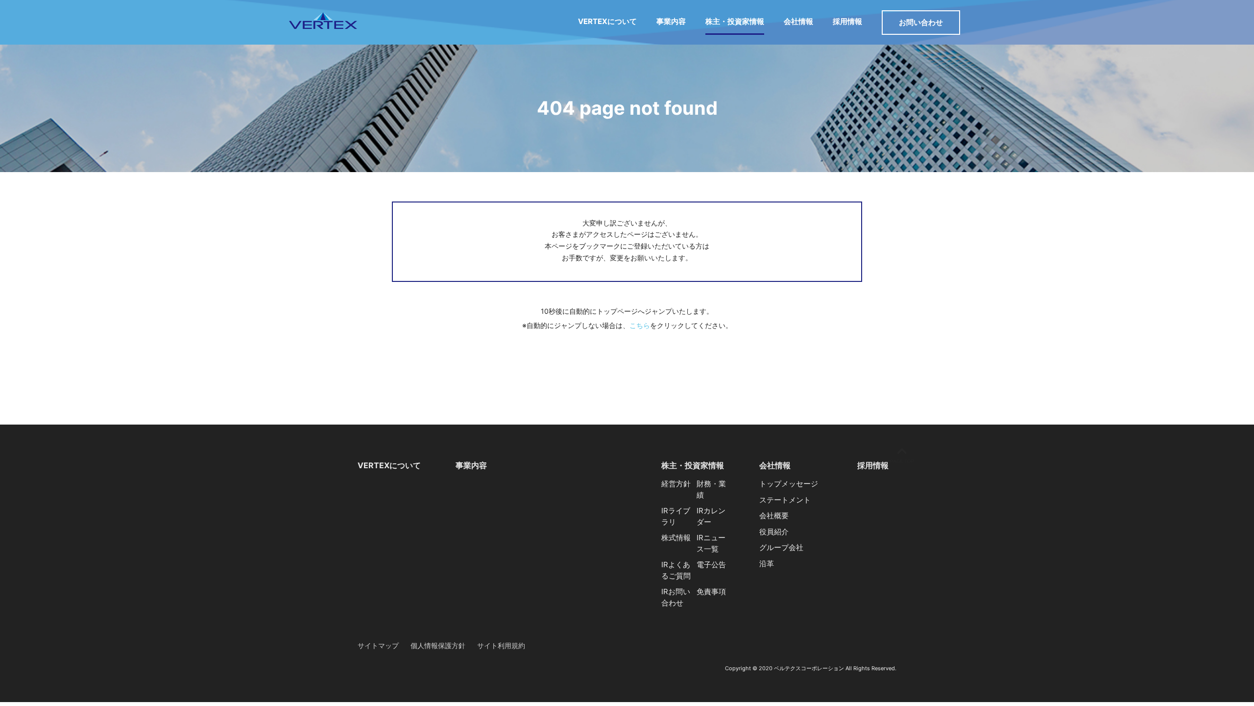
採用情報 (847, 21)
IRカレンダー (711, 516)
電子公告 (711, 564)
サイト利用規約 (501, 645)
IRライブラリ (675, 516)
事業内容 (671, 21)
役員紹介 (774, 531)
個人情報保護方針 (437, 645)
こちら (639, 325)
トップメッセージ (788, 483)
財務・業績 (711, 489)
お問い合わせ (921, 22)
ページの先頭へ (902, 455)
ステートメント (785, 499)
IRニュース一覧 (711, 543)
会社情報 (798, 21)
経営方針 (676, 483)
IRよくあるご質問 (676, 570)
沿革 (766, 563)
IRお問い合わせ (675, 597)
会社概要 (774, 515)
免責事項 (711, 591)
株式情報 (676, 537)
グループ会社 (781, 547)
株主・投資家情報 (734, 21)
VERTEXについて (607, 21)
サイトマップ (378, 645)
